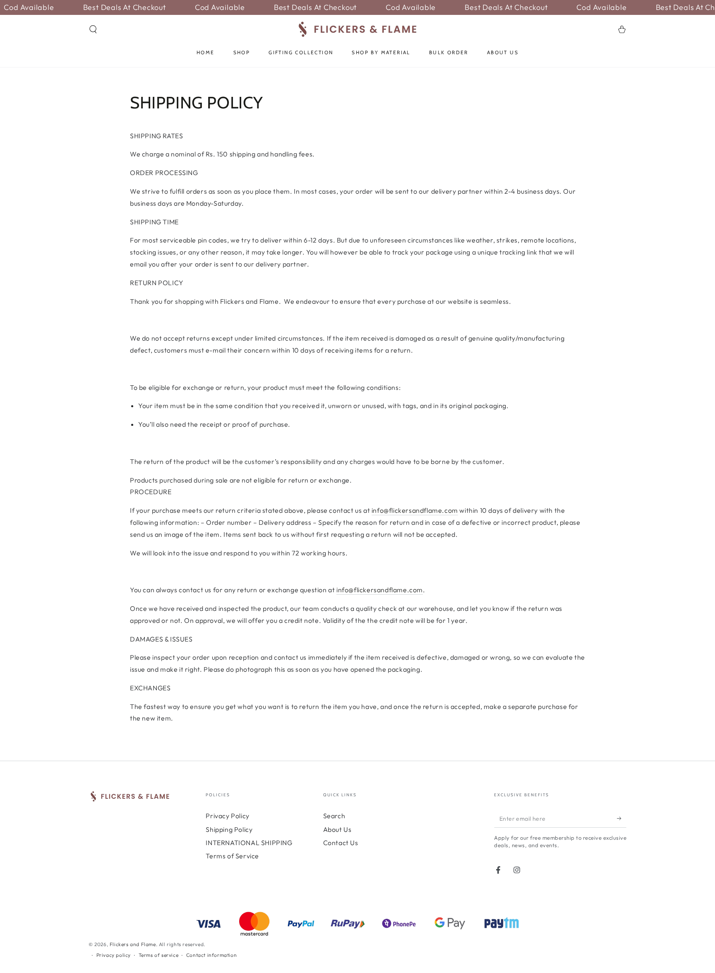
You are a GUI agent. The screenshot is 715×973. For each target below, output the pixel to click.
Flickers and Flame (133, 944)
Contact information (211, 955)
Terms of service (159, 955)
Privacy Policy (227, 816)
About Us (337, 829)
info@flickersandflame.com (415, 510)
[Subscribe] (621, 818)
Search (334, 816)
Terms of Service (232, 856)
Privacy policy (113, 955)
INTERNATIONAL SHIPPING (249, 842)
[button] (93, 29)
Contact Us (340, 842)
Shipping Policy (229, 829)
